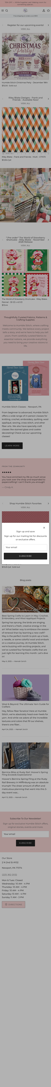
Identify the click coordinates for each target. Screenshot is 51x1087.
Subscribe (25, 556)
